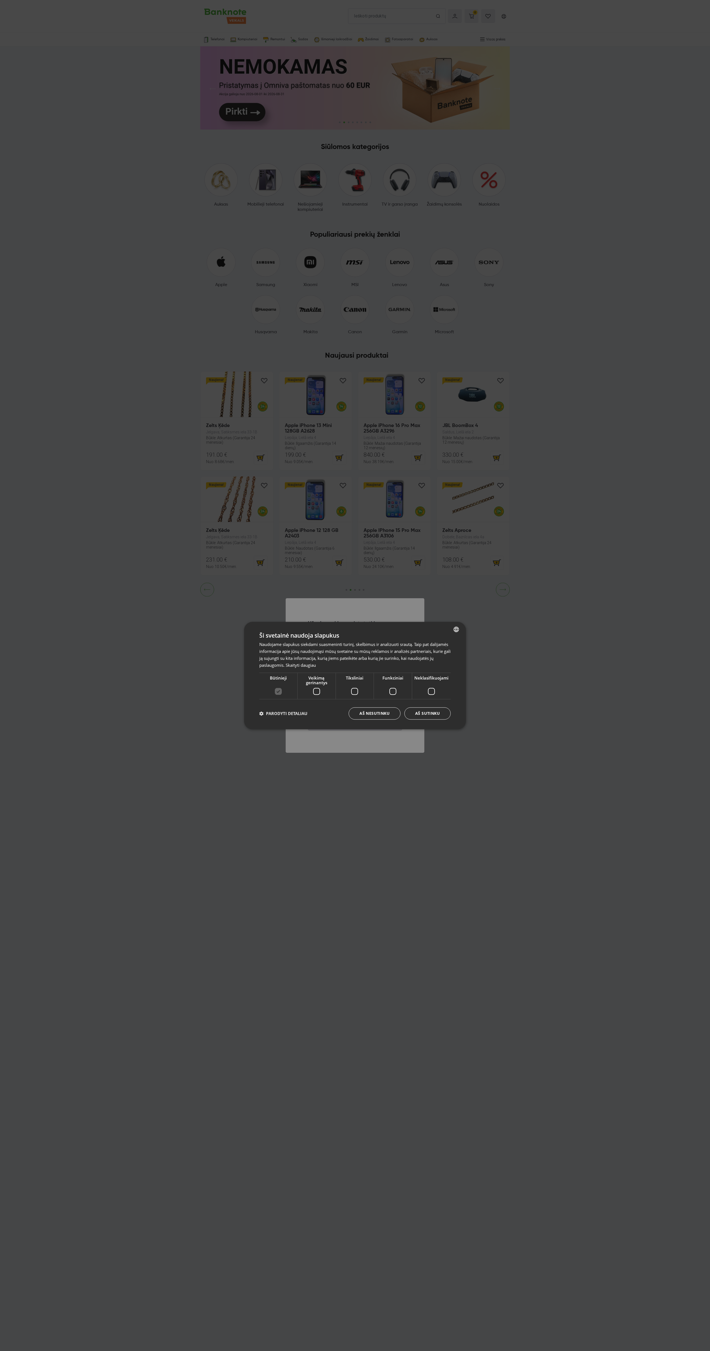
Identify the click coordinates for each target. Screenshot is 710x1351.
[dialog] (355, 675)
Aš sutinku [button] (427, 713)
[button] (283, 713)
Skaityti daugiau (301, 665)
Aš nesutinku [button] (374, 713)
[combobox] (456, 629)
